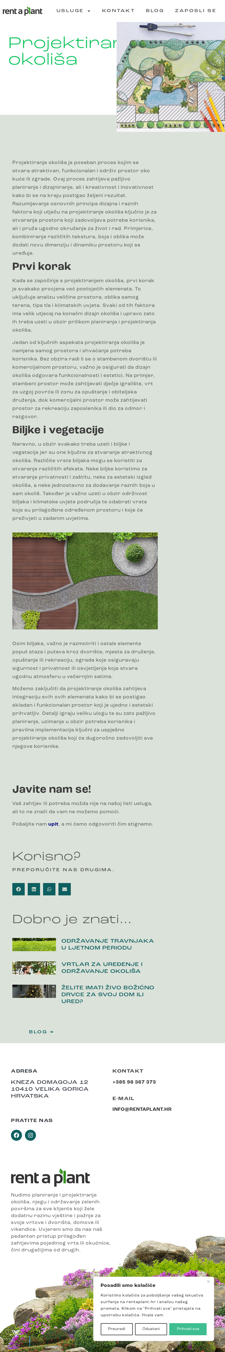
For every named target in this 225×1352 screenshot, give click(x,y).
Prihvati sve (188, 1329)
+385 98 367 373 (134, 1082)
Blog (155, 11)
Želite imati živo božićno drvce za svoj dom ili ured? (107, 994)
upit (53, 824)
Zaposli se (195, 11)
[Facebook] (16, 1135)
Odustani (151, 1329)
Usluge (70, 11)
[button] (18, 889)
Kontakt (118, 11)
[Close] (208, 1281)
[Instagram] (30, 1135)
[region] (153, 1309)
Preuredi (116, 1329)
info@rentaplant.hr (142, 1109)
